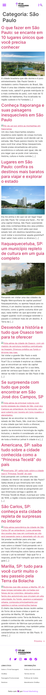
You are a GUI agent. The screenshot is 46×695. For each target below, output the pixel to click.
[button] (4, 5)
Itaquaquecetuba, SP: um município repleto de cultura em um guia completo (22, 251)
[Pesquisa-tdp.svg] (41, 5)
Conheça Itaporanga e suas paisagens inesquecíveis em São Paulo (22, 112)
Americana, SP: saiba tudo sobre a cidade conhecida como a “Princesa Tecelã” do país (21, 455)
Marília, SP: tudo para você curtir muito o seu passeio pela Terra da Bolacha (21, 573)
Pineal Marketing (30, 691)
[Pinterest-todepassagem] (30, 659)
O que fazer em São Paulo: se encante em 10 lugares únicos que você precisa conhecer (22, 37)
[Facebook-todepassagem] (10, 659)
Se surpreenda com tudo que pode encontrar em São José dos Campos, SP (22, 389)
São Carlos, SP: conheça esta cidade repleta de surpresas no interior (21, 514)
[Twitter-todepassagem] (15, 659)
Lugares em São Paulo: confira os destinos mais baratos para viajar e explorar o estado (22, 171)
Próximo (39, 641)
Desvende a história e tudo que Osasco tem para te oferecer (22, 332)
